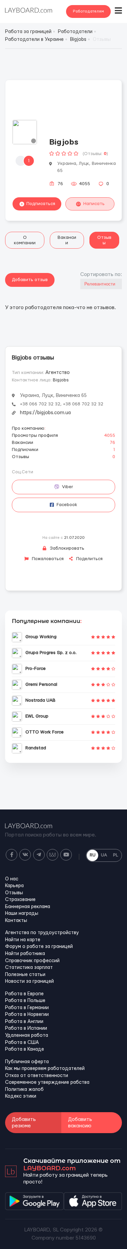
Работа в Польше (25, 1000)
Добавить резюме (24, 1122)
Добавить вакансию (80, 1122)
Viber (67, 486)
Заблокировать (66, 548)
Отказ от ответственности (36, 1075)
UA (104, 855)
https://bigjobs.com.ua (45, 412)
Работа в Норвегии (27, 1014)
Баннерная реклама (27, 906)
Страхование (20, 899)
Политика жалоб (24, 1089)
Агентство (57, 372)
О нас (11, 879)
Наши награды (21, 913)
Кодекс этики (20, 1096)
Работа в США (22, 1042)
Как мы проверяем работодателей (45, 1068)
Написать (94, 203)
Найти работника (25, 953)
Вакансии (67, 240)
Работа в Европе (24, 994)
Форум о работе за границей (39, 946)
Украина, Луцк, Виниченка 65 (53, 395)
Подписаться (40, 203)
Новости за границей (29, 981)
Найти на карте (22, 940)
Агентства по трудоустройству (42, 932)
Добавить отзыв (30, 279)
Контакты (16, 920)
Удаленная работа (26, 1035)
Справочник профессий (32, 960)
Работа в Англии (24, 1021)
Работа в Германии (27, 1007)
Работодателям (88, 11)
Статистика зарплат (29, 967)
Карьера (14, 885)
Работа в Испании (26, 1028)
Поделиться (89, 558)
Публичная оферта (27, 1061)
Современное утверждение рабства (47, 1082)
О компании (25, 240)
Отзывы (104, 240)
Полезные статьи (25, 974)
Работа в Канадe (24, 1049)
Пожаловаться (47, 558)
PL (115, 855)
